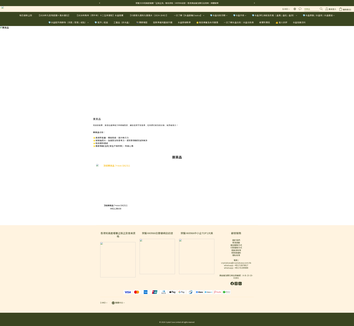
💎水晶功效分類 (218, 15)
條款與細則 (236, 252)
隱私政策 (236, 255)
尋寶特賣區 (264, 22)
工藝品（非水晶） (122, 22)
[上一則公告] (99, 3)
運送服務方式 (236, 245)
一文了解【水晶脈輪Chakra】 (188, 15)
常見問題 (236, 242)
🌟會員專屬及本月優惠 (207, 22)
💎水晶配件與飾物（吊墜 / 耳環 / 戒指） (67, 22)
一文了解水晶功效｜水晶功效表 (239, 22)
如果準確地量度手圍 (162, 22)
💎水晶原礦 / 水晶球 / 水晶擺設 (318, 15)
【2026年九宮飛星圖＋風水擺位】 (54, 15)
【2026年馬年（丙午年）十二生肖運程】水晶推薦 (99, 15)
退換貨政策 (236, 250)
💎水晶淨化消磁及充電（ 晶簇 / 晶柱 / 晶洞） (273, 15)
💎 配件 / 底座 (101, 22)
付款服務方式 (236, 247)
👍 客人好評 (281, 22)
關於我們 (236, 240)
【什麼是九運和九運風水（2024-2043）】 (148, 15)
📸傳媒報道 (142, 22)
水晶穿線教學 (184, 22)
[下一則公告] (254, 3)
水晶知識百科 (299, 22)
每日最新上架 (25, 15)
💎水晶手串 (238, 15)
